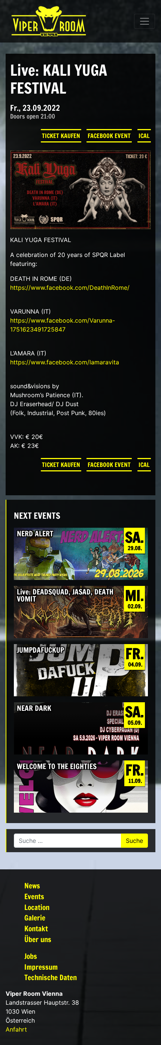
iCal (144, 136)
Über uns (37, 939)
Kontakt (36, 928)
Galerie (34, 918)
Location (36, 907)
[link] (70, 287)
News (32, 886)
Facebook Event (109, 136)
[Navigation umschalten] (144, 21)
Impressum (41, 967)
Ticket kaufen (61, 136)
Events (34, 896)
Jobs (30, 956)
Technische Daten (50, 977)
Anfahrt (16, 1029)
